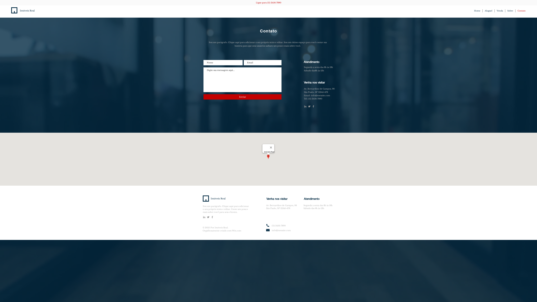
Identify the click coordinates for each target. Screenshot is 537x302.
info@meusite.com (281, 230)
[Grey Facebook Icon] (313, 106)
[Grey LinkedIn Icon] (305, 106)
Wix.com (236, 230)
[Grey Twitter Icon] (309, 106)
